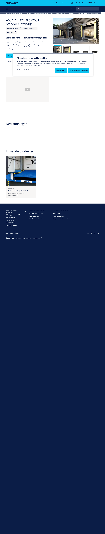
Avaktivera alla (60, 70)
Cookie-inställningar (23, 69)
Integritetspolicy (37, 65)
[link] (58, 3)
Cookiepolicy (29, 65)
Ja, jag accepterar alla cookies (79, 70)
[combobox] (87, 9)
